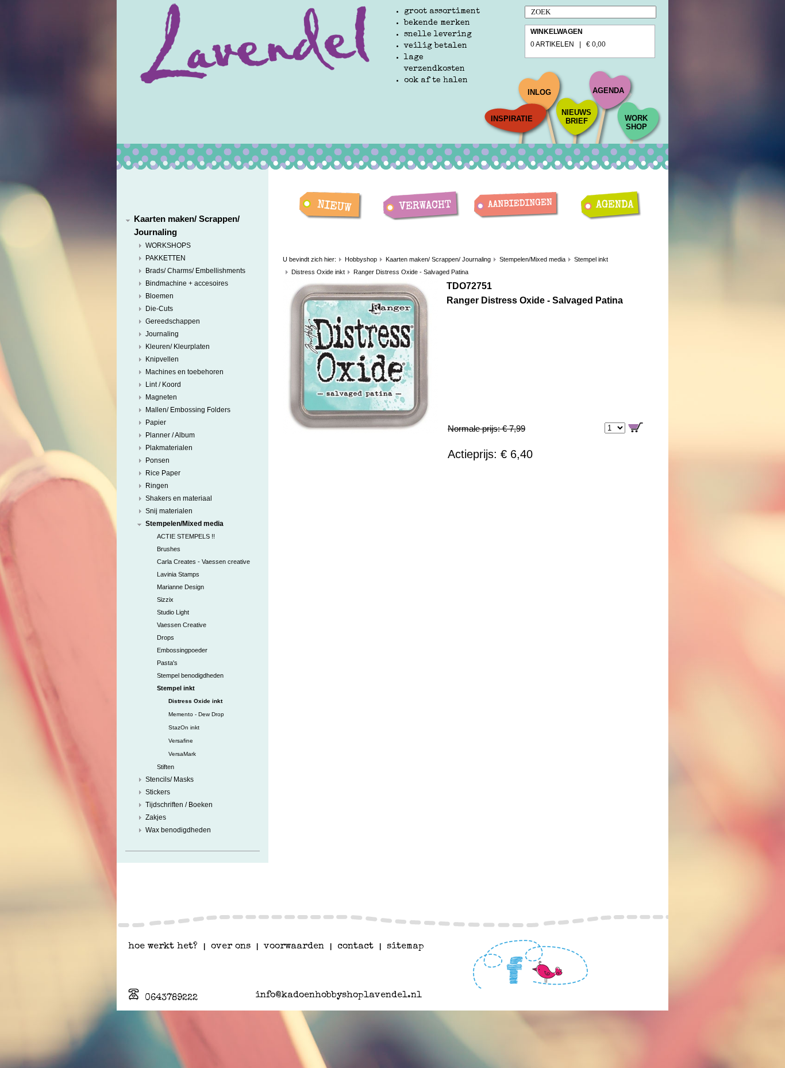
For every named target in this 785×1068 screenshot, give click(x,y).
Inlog (539, 92)
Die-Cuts (159, 309)
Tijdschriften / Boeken (179, 805)
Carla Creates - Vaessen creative (203, 561)
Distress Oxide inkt (195, 701)
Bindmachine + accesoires (186, 283)
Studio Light (173, 612)
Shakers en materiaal (178, 498)
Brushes (168, 548)
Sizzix (165, 599)
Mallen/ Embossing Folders (187, 410)
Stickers (157, 792)
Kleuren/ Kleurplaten (177, 347)
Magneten (161, 397)
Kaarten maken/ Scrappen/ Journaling (438, 259)
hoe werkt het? (163, 946)
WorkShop (636, 122)
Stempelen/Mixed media (184, 524)
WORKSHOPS (168, 245)
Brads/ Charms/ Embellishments (195, 271)
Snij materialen (169, 511)
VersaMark (182, 754)
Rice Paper (162, 473)
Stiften (165, 766)
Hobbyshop (361, 259)
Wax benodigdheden (178, 830)
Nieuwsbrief (576, 116)
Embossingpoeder (182, 650)
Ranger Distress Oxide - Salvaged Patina (410, 271)
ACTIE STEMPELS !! (186, 536)
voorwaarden (294, 946)
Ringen (156, 486)
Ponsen (157, 460)
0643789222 (171, 998)
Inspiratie (512, 118)
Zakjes (155, 817)
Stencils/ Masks (169, 779)
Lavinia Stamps (178, 574)
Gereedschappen (172, 321)
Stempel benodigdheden (190, 675)
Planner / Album (170, 435)
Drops (165, 637)
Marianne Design (180, 586)
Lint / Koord (163, 385)
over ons (231, 946)
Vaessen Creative (181, 624)
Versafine (180, 740)
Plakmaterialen (169, 448)
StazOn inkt (183, 727)
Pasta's (167, 662)
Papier (155, 422)
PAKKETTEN (165, 258)
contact (355, 946)
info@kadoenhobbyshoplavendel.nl (338, 995)
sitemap (405, 946)
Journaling (162, 334)
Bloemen (159, 296)
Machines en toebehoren (184, 372)
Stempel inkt (176, 688)
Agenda (608, 90)
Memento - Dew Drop (196, 714)
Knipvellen (162, 359)
